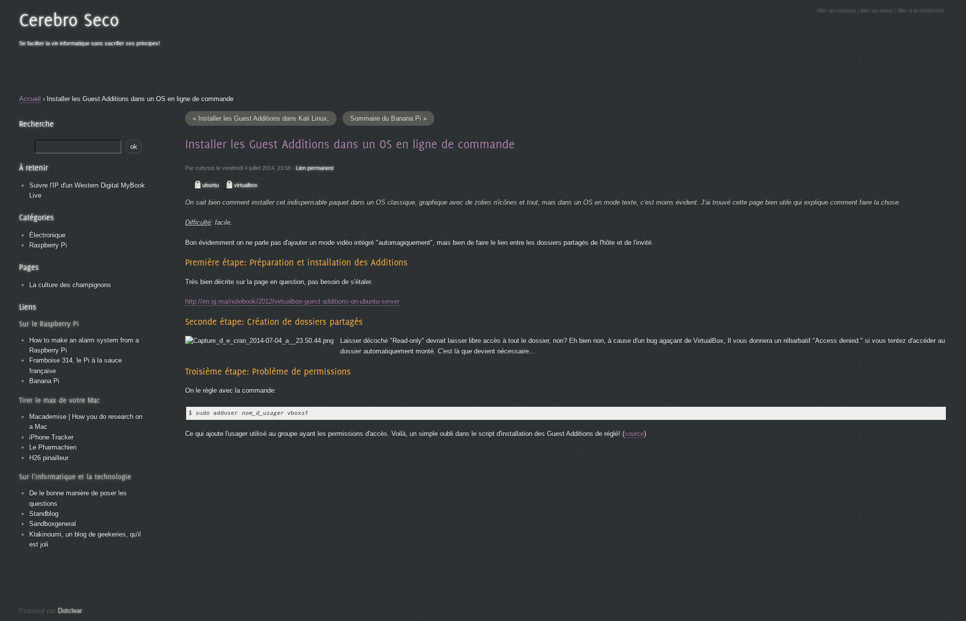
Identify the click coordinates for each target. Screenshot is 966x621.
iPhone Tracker (51, 437)
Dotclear (70, 610)
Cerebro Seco (69, 19)
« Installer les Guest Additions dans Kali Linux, (261, 118)
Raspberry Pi (48, 245)
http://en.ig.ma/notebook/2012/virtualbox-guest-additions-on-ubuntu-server (292, 301)
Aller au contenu (836, 11)
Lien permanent (315, 168)
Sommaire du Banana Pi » (388, 118)
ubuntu (210, 185)
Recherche (36, 123)
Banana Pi (44, 381)
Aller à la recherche (920, 11)
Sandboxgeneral (52, 523)
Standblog (43, 513)
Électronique (47, 235)
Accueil (30, 99)
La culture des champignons (70, 285)
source (634, 433)
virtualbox (246, 185)
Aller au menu (876, 11)
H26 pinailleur (48, 458)
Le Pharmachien (52, 447)
